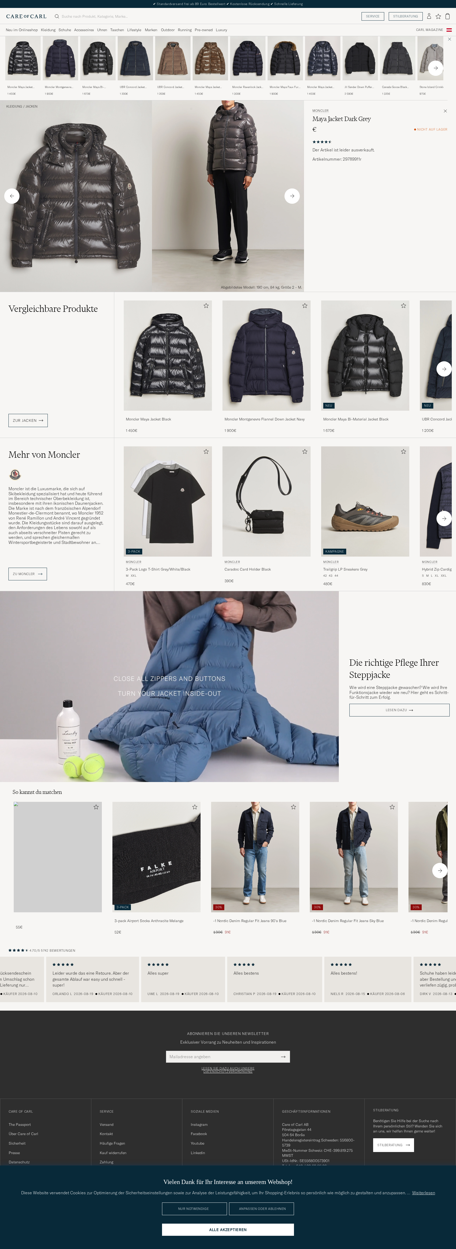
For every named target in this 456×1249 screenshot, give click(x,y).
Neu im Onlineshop (22, 29)
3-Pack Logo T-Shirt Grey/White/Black (158, 569)
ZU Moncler (24, 574)
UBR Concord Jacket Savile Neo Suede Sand (171, 87)
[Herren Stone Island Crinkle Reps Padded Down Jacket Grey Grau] (435, 58)
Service (373, 16)
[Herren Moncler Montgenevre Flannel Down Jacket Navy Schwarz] (60, 58)
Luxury (221, 29)
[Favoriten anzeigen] (438, 16)
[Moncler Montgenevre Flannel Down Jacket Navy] (266, 414)
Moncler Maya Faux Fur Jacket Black (284, 87)
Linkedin (198, 1152)
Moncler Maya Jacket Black (19, 87)
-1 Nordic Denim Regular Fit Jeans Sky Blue (348, 920)
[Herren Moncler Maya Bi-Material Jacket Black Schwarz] (98, 58)
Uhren (102, 29)
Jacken (31, 106)
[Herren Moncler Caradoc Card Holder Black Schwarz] (266, 501)
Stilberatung (405, 16)
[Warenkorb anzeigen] (447, 16)
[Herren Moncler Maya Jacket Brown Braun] (210, 58)
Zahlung (106, 1162)
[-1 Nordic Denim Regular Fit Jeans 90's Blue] (255, 915)
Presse (14, 1152)
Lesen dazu (396, 710)
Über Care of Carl (23, 1133)
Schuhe (65, 29)
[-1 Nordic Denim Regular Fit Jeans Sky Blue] (354, 915)
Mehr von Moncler (44, 454)
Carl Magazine (429, 30)
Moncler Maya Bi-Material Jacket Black (94, 87)
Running (185, 29)
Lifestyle (134, 29)
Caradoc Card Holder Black (248, 569)
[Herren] (58, 857)
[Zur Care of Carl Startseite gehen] (26, 16)
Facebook (199, 1133)
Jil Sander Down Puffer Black (358, 87)
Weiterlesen (423, 1192)
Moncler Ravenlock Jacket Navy (247, 87)
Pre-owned (204, 29)
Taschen (117, 29)
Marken (151, 29)
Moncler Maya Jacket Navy (319, 87)
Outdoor (168, 29)
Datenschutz (19, 1162)
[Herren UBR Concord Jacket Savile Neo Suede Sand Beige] (173, 58)
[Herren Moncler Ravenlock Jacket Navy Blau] (247, 58)
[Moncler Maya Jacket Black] (168, 414)
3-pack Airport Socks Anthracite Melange (149, 920)
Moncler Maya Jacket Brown (207, 87)
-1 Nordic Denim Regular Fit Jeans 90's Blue (249, 920)
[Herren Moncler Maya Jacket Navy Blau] (322, 58)
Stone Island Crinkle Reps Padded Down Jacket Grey (432, 87)
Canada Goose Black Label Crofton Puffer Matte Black (394, 87)
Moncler (320, 111)
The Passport (20, 1124)
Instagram (199, 1124)
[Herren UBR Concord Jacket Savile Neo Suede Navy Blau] (135, 58)
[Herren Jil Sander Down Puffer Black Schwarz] (360, 58)
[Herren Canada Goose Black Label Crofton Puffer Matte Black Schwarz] (397, 58)
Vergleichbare (53, 308)
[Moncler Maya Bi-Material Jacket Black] (365, 414)
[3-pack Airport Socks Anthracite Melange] (156, 915)
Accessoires (84, 29)
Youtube (197, 1143)
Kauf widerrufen (113, 1152)
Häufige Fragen (112, 1143)
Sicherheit (17, 1143)
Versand (106, 1124)
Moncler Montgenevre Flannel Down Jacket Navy (60, 87)
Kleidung (48, 29)
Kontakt (106, 1133)
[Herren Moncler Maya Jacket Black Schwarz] (23, 58)
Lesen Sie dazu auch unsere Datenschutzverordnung (228, 1070)
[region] (228, 979)
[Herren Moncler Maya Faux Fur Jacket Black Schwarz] (285, 58)
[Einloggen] (429, 16)
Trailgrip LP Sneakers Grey (345, 569)
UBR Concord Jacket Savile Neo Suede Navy (133, 87)
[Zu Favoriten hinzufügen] (205, 306)
